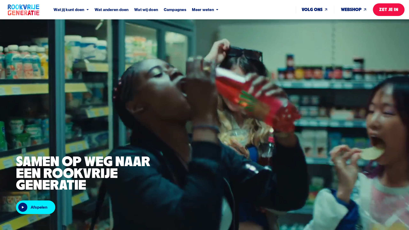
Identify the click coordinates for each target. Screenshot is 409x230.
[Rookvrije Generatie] (30, 9)
